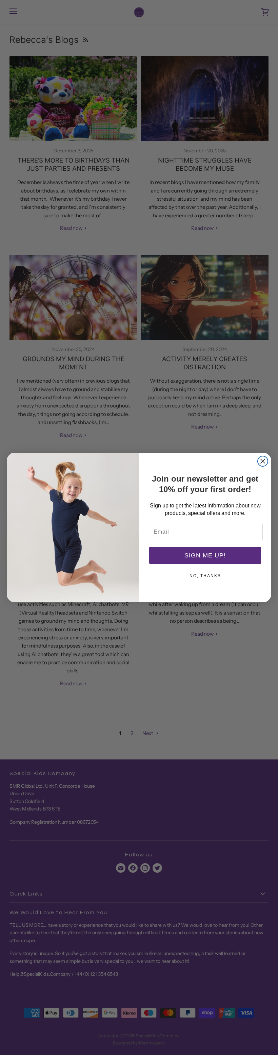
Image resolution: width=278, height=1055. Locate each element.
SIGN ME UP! (205, 555)
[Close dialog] (263, 461)
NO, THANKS (205, 575)
